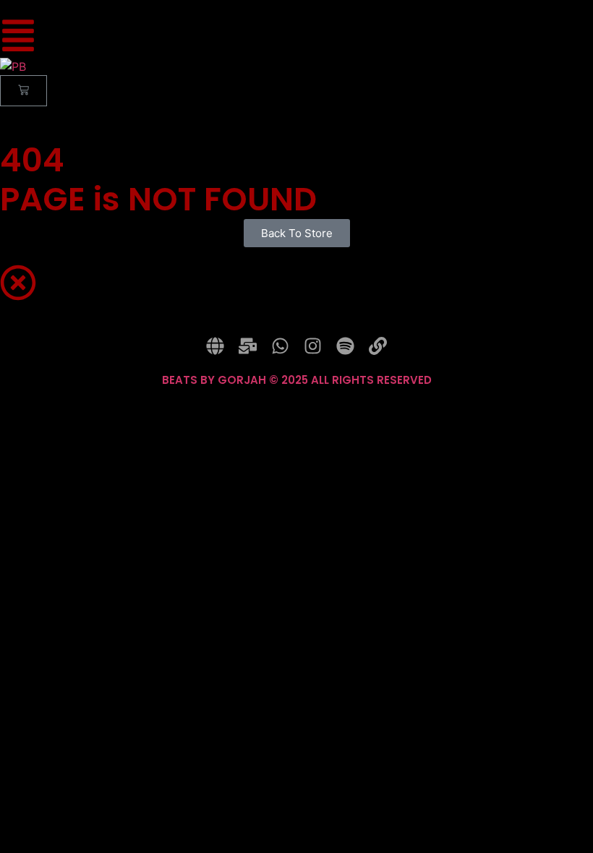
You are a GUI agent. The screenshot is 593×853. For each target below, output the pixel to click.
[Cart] (23, 90)
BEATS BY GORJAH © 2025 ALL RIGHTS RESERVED (297, 379)
